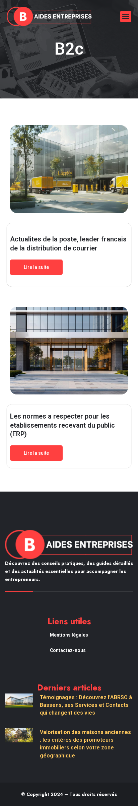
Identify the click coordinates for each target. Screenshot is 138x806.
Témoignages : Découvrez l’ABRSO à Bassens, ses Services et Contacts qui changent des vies (86, 705)
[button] (125, 16)
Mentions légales (69, 635)
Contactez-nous (68, 650)
